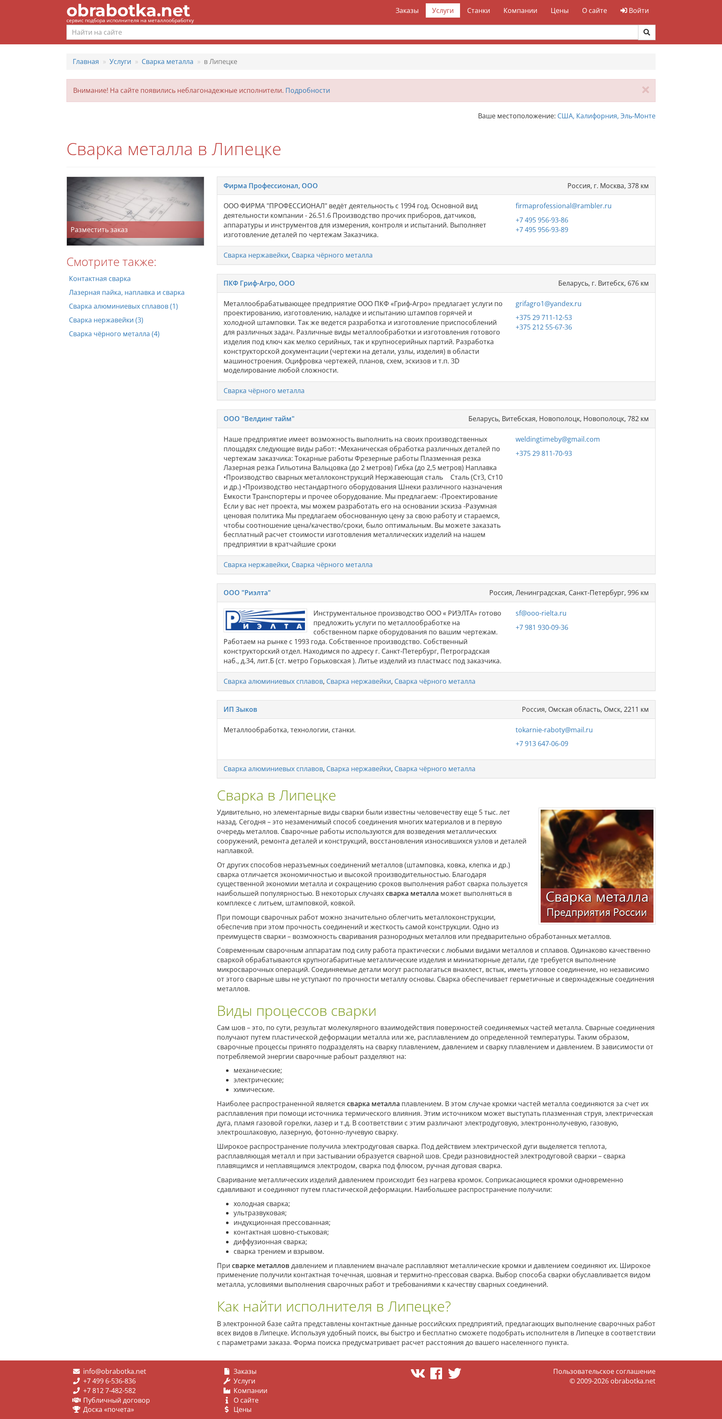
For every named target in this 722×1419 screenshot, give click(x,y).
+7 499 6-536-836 (109, 1381)
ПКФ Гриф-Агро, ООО (259, 283)
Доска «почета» (108, 1409)
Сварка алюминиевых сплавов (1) (123, 306)
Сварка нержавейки (256, 255)
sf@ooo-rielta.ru (541, 613)
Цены (560, 10)
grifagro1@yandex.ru (549, 303)
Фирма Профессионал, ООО (271, 185)
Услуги (443, 10)
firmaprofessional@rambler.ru (564, 205)
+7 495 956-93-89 (542, 229)
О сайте (594, 10)
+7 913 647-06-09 (542, 743)
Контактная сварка (100, 278)
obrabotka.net (128, 10)
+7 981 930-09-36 (542, 627)
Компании (520, 10)
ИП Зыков (240, 709)
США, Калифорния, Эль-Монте (606, 115)
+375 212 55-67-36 (544, 327)
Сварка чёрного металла (332, 255)
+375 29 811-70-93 (544, 453)
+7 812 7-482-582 (109, 1390)
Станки (478, 10)
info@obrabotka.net (114, 1371)
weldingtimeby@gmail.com (558, 439)
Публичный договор (116, 1400)
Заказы (407, 10)
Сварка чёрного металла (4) (114, 333)
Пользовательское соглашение (604, 1371)
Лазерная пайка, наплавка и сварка (127, 292)
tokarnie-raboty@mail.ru (554, 729)
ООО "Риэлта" (247, 592)
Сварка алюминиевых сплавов (273, 681)
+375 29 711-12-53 (544, 317)
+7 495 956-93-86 (542, 220)
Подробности (307, 90)
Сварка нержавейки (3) (106, 320)
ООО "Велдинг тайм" (259, 418)
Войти (638, 10)
